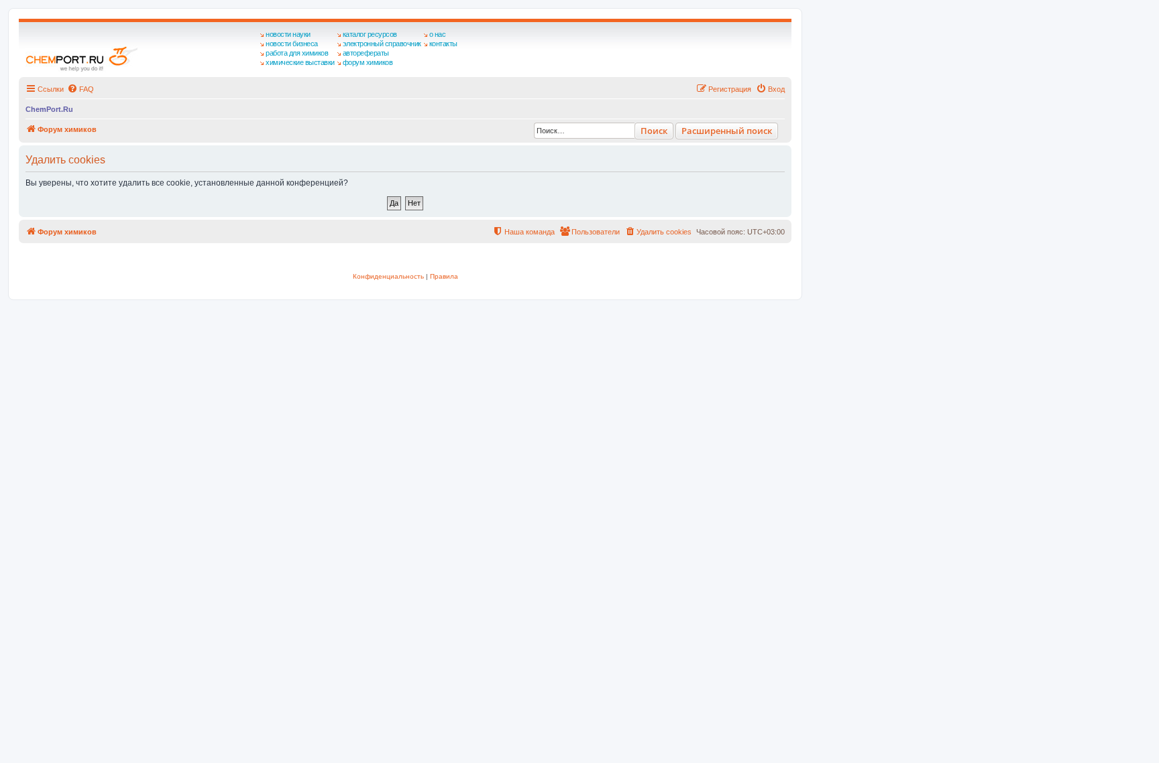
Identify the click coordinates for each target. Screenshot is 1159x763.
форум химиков (368, 62)
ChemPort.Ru (49, 109)
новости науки (288, 34)
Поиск (654, 131)
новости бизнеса (292, 44)
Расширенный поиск (726, 131)
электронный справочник (382, 44)
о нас (437, 34)
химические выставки (300, 62)
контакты (443, 44)
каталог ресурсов (370, 34)
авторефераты (366, 53)
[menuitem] (80, 89)
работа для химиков (297, 53)
